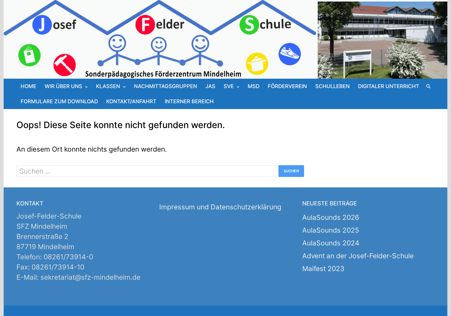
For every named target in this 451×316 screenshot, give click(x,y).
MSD (253, 86)
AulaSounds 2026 (330, 217)
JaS (210, 86)
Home (28, 86)
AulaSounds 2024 (330, 243)
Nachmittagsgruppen (165, 86)
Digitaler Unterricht (388, 86)
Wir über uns (63, 86)
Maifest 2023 (323, 269)
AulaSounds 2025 (330, 230)
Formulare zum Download (59, 101)
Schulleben (332, 86)
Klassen (108, 86)
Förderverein (287, 86)
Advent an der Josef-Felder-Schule (358, 256)
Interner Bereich (189, 101)
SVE (229, 86)
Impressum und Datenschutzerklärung (220, 207)
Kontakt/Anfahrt (131, 101)
